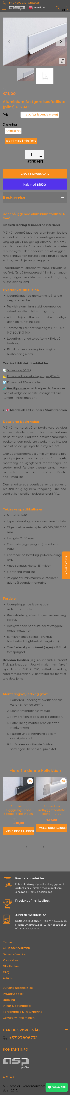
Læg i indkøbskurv (35, 173)
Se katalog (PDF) (19, 370)
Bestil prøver (17, 388)
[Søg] (58, 8)
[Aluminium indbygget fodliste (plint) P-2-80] (51, 789)
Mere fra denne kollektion (35, 770)
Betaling (9, 1000)
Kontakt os (10, 960)
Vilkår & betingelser (17, 1005)
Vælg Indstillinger (20, 831)
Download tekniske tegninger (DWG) (33, 376)
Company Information (19, 1017)
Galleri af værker (15, 954)
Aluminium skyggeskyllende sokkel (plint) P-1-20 (18, 810)
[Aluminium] (25, 74)
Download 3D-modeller (24, 382)
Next (60, 41)
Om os (7, 942)
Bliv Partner (11, 966)
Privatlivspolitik (13, 994)
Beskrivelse (14, 197)
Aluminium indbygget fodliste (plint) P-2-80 (51, 810)
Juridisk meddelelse (18, 988)
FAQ (6, 972)
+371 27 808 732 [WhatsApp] (23, 2)
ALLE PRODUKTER (16, 948)
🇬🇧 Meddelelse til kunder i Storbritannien (36, 410)
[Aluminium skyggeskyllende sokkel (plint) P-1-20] (18, 789)
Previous (9, 41)
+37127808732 (23, 1037)
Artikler (8, 978)
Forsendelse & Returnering (23, 1011)
